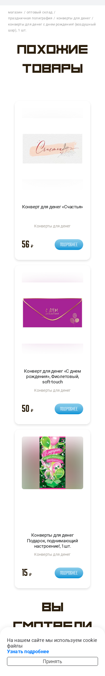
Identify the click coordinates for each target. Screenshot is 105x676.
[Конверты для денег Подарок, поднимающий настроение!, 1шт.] (52, 479)
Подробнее (69, 244)
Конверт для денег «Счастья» (52, 206)
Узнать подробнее (28, 651)
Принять (52, 661)
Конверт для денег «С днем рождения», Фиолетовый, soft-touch (52, 376)
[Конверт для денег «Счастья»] (52, 151)
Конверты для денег (52, 226)
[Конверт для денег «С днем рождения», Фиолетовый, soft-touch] (52, 315)
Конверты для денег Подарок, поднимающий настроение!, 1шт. (52, 540)
